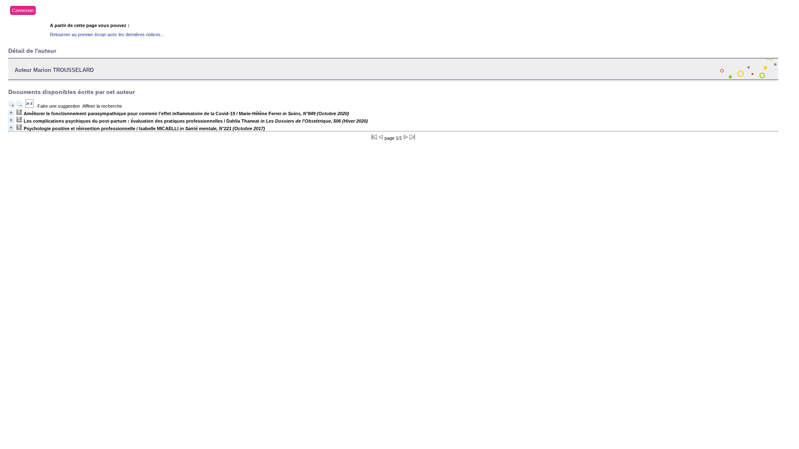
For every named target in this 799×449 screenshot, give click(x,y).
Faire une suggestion (58, 106)
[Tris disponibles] (29, 106)
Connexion (23, 10)
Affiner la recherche (102, 106)
